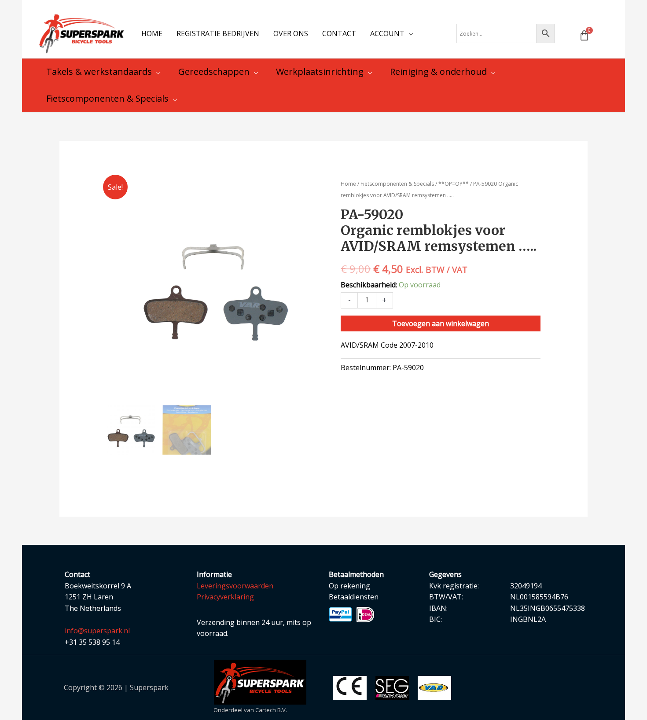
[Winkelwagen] (584, 35)
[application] (408, 33)
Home (348, 183)
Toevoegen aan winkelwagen (440, 323)
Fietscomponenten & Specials (397, 183)
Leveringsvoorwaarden (235, 586)
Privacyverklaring (225, 597)
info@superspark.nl (97, 631)
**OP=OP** (453, 183)
